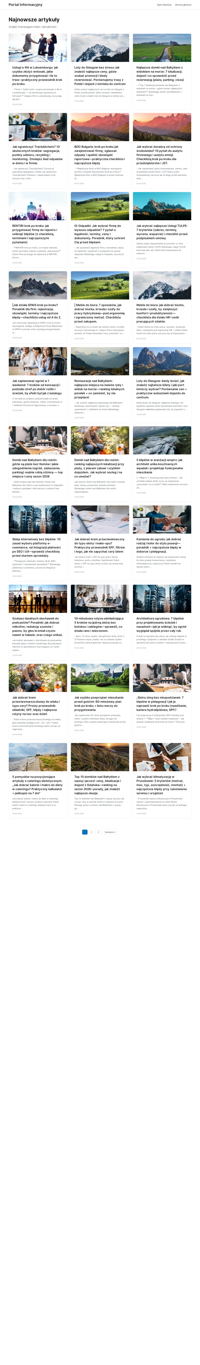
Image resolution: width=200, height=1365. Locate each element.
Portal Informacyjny (25, 4)
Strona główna (183, 4)
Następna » (110, 832)
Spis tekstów (164, 4)
